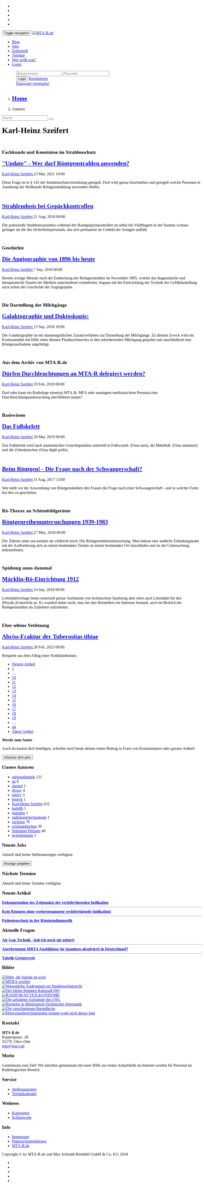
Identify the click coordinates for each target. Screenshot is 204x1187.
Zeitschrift (20, 51)
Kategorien (20, 1113)
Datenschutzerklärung (29, 1141)
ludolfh (17, 808)
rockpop (18, 822)
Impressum (20, 1137)
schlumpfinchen (24, 826)
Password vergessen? (33, 83)
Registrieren (38, 78)
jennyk (17, 799)
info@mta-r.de (13, 1046)
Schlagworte (22, 1117)
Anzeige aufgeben (17, 863)
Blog (16, 42)
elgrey (17, 795)
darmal (17, 786)
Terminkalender (24, 1094)
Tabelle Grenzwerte (18, 958)
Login (16, 64)
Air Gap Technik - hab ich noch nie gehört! (38, 940)
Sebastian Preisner (26, 831)
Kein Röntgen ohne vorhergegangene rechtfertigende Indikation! (56, 911)
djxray (17, 790)
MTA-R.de (20, 1146)
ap (14, 781)
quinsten (18, 813)
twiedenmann (22, 835)
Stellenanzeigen (24, 1089)
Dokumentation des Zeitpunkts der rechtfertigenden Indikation (55, 902)
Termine (18, 55)
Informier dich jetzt (17, 757)
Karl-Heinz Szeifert (18, 174)
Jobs (15, 46)
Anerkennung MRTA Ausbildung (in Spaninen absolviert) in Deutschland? (65, 949)
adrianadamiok (23, 777)
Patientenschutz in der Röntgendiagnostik (37, 920)
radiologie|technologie (29, 817)
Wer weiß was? (24, 60)
